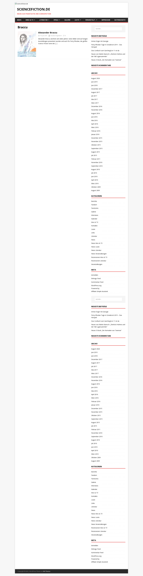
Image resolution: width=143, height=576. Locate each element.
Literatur (43, 20)
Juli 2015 (94, 155)
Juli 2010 (94, 173)
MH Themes (46, 571)
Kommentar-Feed (97, 282)
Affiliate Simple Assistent (99, 291)
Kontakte (94, 226)
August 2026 (95, 78)
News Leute (95, 247)
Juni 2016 (94, 117)
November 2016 (96, 110)
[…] (56, 43)
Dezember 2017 (96, 89)
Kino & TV (29, 20)
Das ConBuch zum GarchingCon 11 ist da (105, 51)
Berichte (94, 201)
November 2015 (96, 141)
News (19, 20)
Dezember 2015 (96, 138)
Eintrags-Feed (96, 278)
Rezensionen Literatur (98, 261)
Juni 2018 (94, 85)
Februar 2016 (95, 131)
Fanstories (94, 208)
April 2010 (94, 180)
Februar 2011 (95, 159)
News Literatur (96, 250)
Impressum (106, 20)
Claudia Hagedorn (56, 36)
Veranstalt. (90, 20)
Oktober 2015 (96, 145)
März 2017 (95, 103)
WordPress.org (96, 285)
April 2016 (94, 124)
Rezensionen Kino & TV (99, 257)
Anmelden (94, 275)
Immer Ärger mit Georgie (99, 41)
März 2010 (95, 183)
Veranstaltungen (96, 264)
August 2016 (95, 113)
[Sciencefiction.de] (21, 4)
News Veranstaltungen (99, 254)
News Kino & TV (96, 243)
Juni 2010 (94, 176)
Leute (77, 20)
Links (93, 233)
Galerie (67, 20)
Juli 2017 (94, 96)
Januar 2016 (95, 134)
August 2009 (95, 190)
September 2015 (96, 148)
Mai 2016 (94, 120)
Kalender (94, 219)
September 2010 (96, 166)
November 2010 (96, 162)
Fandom (94, 205)
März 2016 (95, 127)
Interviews (94, 215)
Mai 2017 (94, 99)
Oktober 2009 (96, 187)
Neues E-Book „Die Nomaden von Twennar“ (106, 60)
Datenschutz (119, 20)
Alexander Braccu (47, 32)
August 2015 (95, 152)
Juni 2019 (94, 82)
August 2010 (95, 169)
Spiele (56, 20)
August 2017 (95, 92)
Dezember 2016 (96, 106)
